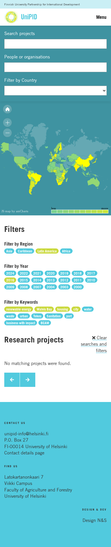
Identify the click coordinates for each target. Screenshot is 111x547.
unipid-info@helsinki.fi (26, 433)
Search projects (19, 33)
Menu (101, 17)
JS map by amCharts (14, 211)
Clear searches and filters (94, 344)
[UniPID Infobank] (20, 17)
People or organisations (27, 57)
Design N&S (95, 520)
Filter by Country (20, 80)
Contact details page (24, 453)
